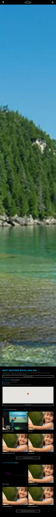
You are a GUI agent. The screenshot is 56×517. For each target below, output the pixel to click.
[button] (3, 2)
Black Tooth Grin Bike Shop (9, 453)
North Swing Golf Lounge (8, 431)
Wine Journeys (6, 484)
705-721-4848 (7, 383)
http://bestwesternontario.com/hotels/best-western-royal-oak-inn (17, 384)
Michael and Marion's (33, 506)
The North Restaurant (7, 506)
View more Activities (28, 457)
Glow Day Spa (31, 453)
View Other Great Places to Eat (28, 511)
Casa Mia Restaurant (33, 484)
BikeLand (30, 431)
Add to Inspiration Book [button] (28, 376)
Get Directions (28, 404)
